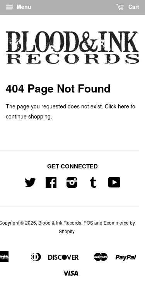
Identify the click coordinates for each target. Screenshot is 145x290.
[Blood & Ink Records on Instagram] (72, 185)
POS (88, 222)
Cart (133, 6)
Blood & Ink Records (59, 222)
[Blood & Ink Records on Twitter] (30, 185)
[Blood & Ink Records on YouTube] (114, 185)
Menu (23, 6)
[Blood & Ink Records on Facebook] (51, 185)
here (123, 106)
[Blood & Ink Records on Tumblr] (93, 185)
